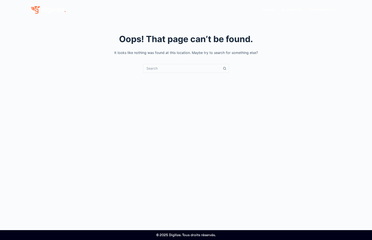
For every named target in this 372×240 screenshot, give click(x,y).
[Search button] (224, 68)
